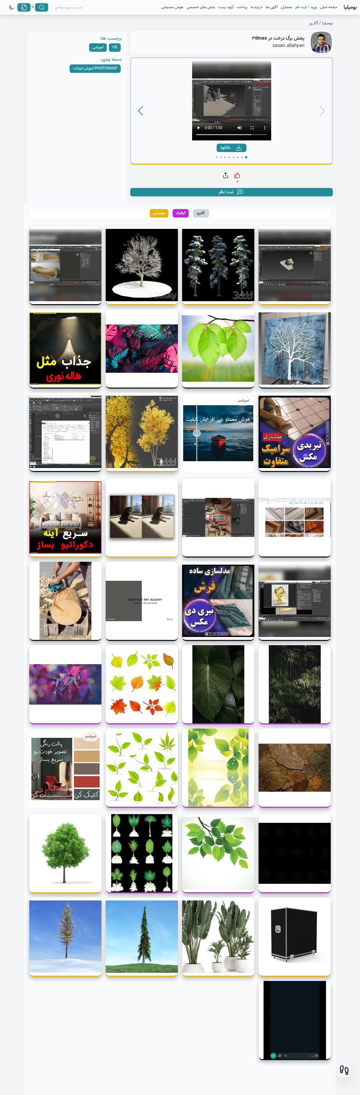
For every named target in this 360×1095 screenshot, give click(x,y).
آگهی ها (272, 7)
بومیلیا (327, 23)
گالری (313, 23)
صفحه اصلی (328, 7)
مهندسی (159, 213)
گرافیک (181, 213)
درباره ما (256, 7)
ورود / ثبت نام (306, 7)
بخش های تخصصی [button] (200, 7)
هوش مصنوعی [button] (172, 7)
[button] (344, 1070)
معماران (286, 7)
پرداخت (242, 7)
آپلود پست (225, 7)
